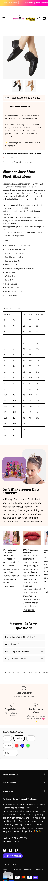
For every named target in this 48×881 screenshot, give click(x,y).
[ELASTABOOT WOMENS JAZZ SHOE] (17, 86)
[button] (38, 18)
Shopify (5, 872)
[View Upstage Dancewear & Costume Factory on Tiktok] (10, 850)
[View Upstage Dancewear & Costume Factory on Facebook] (16, 850)
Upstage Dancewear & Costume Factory (21, 869)
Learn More (8, 586)
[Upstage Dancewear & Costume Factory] (24, 18)
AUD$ (4, 864)
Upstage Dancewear (10, 774)
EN (13, 864)
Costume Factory (9, 783)
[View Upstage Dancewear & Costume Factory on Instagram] (4, 850)
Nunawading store (30, 118)
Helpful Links (8, 791)
